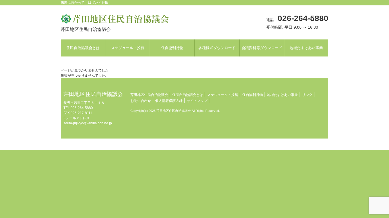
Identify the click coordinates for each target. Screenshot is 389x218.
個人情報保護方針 (169, 101)
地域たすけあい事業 (282, 95)
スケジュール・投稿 (222, 95)
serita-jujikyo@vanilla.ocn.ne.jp (88, 123)
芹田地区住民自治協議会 (149, 95)
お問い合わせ (140, 101)
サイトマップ (197, 101)
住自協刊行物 (252, 95)
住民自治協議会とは (187, 95)
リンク (307, 95)
